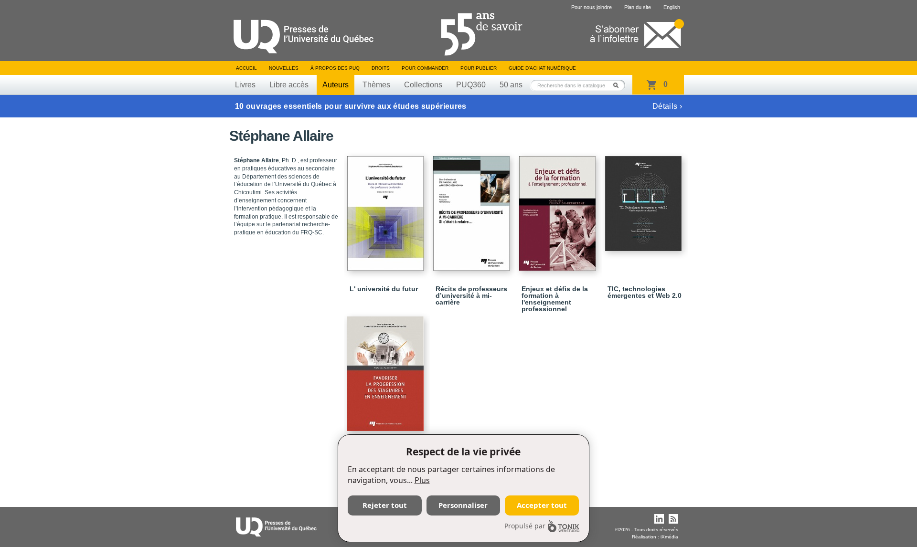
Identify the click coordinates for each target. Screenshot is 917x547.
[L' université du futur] (387, 209)
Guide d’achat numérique (542, 68)
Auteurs (335, 85)
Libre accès (289, 85)
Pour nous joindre (591, 7)
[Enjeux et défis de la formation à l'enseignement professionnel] (559, 209)
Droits (381, 68)
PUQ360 (471, 85)
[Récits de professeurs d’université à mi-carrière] (473, 209)
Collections (423, 85)
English (671, 7)
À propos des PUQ (335, 68)
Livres (245, 85)
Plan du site (637, 7)
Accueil (246, 68)
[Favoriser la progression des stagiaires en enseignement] (387, 369)
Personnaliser (463, 505)
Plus (422, 480)
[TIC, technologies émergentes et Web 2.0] (645, 199)
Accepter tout (542, 505)
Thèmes (376, 85)
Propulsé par (524, 525)
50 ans (511, 85)
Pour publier (478, 68)
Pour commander (425, 68)
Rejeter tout (385, 505)
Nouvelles (284, 68)
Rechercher (618, 85)
